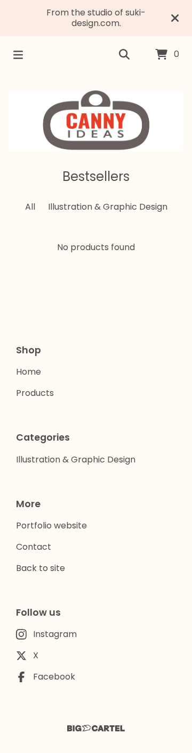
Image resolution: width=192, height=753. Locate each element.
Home (28, 372)
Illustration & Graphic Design (107, 207)
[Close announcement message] (174, 18)
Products (35, 393)
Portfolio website (51, 525)
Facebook (54, 677)
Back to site (40, 568)
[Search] (124, 55)
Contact (33, 547)
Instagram (55, 634)
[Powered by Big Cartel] (96, 728)
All (30, 207)
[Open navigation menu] (18, 54)
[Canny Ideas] (96, 120)
